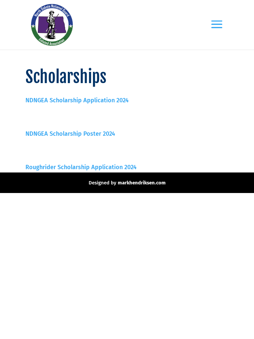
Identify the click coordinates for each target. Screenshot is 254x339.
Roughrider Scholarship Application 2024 (81, 167)
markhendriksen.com (142, 183)
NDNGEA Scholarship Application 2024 (77, 100)
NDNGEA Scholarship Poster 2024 (70, 133)
